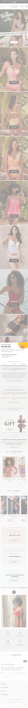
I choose (14, 364)
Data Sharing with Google (8, 356)
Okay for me (23, 364)
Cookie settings (5, 357)
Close (4, 364)
